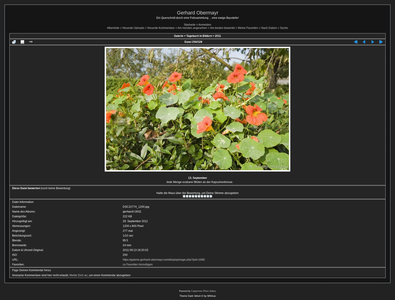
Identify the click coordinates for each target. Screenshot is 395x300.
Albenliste (113, 28)
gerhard (128, 211)
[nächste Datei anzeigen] (372, 41)
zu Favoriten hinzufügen (138, 264)
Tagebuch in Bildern (199, 36)
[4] (193, 196)
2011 (218, 36)
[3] (190, 196)
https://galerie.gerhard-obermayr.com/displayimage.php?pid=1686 (164, 259)
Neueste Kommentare (161, 28)
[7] (201, 196)
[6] (199, 196)
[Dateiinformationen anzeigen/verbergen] (22, 41)
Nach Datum (269, 28)
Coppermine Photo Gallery (203, 291)
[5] (196, 196)
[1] (184, 196)
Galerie (178, 36)
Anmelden (204, 24)
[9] (207, 196)
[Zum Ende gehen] (381, 41)
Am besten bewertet (222, 28)
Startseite (189, 24)
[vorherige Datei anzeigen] (364, 41)
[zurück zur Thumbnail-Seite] (14, 41)
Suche (284, 28)
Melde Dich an (78, 275)
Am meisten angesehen (192, 28)
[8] (204, 196)
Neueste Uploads (133, 28)
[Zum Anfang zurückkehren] (356, 41)
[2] (187, 196)
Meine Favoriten (248, 28)
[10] (210, 196)
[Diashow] (31, 41)
